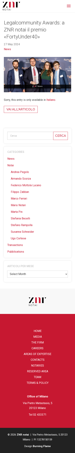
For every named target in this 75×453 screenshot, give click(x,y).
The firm (37, 342)
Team (37, 377)
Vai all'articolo (20, 109)
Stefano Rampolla (21, 225)
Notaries (37, 365)
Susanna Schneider (22, 231)
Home (38, 331)
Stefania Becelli (20, 218)
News (7, 49)
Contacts (37, 359)
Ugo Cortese (18, 238)
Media (37, 336)
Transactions (15, 245)
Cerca (60, 135)
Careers (37, 348)
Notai (10, 165)
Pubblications (15, 251)
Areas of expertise (37, 354)
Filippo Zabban (20, 192)
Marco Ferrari (19, 198)
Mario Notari (18, 205)
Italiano (50, 100)
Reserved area (37, 371)
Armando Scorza (21, 178)
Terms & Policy (37, 383)
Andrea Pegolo (20, 172)
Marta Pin (16, 211)
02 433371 (39, 414)
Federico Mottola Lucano (26, 185)
